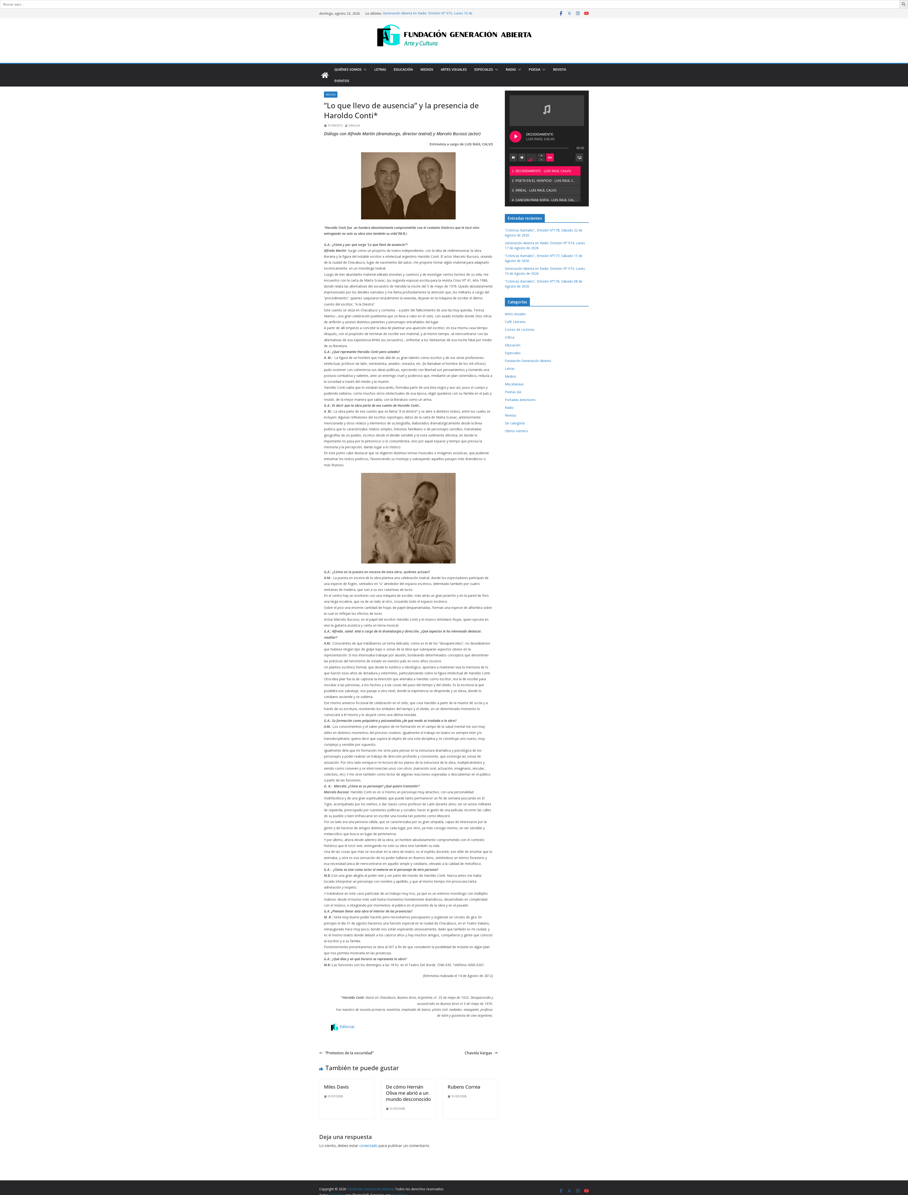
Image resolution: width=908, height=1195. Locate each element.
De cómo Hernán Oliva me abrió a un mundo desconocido (408, 1093)
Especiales (483, 69)
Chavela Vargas (478, 1052)
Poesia (534, 69)
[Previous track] (513, 157)
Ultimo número (516, 431)
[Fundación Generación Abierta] (325, 75)
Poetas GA (513, 392)
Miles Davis (336, 1087)
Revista (559, 69)
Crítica (509, 337)
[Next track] (522, 157)
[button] (364, 69)
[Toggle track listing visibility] (579, 157)
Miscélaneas (514, 384)
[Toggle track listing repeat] (550, 157)
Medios (426, 69)
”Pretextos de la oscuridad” (349, 1052)
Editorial (354, 125)
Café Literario (515, 321)
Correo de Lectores (520, 329)
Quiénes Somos (348, 69)
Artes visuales (454, 69)
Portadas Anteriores (520, 399)
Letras (380, 69)
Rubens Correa (464, 1087)
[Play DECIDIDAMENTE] (515, 137)
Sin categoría (515, 423)
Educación (403, 69)
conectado (368, 1145)
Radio (511, 69)
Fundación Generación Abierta (528, 360)
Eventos (341, 81)
